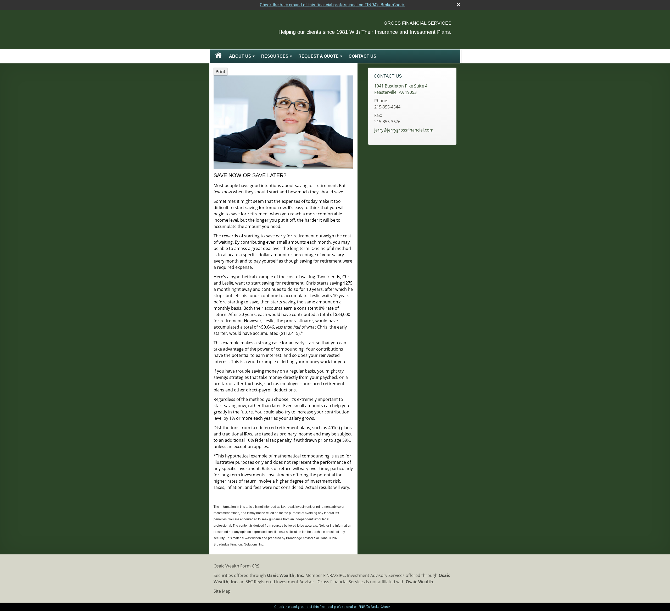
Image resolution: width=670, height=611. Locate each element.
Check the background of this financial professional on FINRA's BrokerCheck (332, 4)
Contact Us (362, 56)
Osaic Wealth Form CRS (236, 566)
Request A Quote (318, 56)
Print (220, 71)
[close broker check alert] (458, 5)
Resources (274, 56)
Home (218, 56)
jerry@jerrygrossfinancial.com (403, 130)
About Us (240, 56)
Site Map (222, 591)
